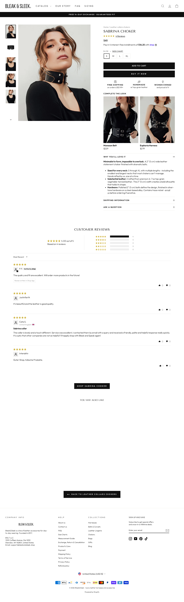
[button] (109, 36)
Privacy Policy (64, 562)
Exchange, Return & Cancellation (71, 542)
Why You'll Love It (114, 157)
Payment (61, 550)
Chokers (91, 534)
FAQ (77, 6)
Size (113, 51)
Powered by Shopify (92, 592)
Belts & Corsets (94, 527)
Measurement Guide (66, 538)
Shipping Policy (64, 554)
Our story (63, 6)
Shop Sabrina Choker (92, 386)
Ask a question (112, 207)
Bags (90, 538)
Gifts (90, 542)
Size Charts (62, 534)
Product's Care (64, 546)
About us (61, 522)
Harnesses (92, 522)
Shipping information (116, 200)
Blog (90, 546)
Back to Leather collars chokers (94, 494)
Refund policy (63, 566)
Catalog (42, 6)
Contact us (62, 527)
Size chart (117, 51)
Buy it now (139, 74)
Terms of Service (65, 558)
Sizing (89, 6)
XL (127, 56)
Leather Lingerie (95, 530)
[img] (19, 264)
